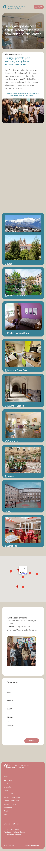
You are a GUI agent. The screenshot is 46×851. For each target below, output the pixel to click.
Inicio (6, 776)
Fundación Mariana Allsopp (14, 832)
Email (9, 709)
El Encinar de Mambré (12, 835)
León (9, 263)
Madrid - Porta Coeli (17, 370)
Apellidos (10, 700)
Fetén (13, 845)
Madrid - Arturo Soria (18, 333)
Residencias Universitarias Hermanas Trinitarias (18, 766)
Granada (7, 787)
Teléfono (10, 717)
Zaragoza (12, 545)
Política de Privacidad (31, 845)
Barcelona (8, 780)
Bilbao (6, 783)
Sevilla (10, 476)
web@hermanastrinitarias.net (25, 630)
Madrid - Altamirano (17, 295)
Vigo (10, 511)
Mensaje (10, 725)
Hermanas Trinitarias (11, 829)
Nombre (10, 692)
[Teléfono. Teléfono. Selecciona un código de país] (10, 721)
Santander (12, 441)
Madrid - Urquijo (15, 405)
